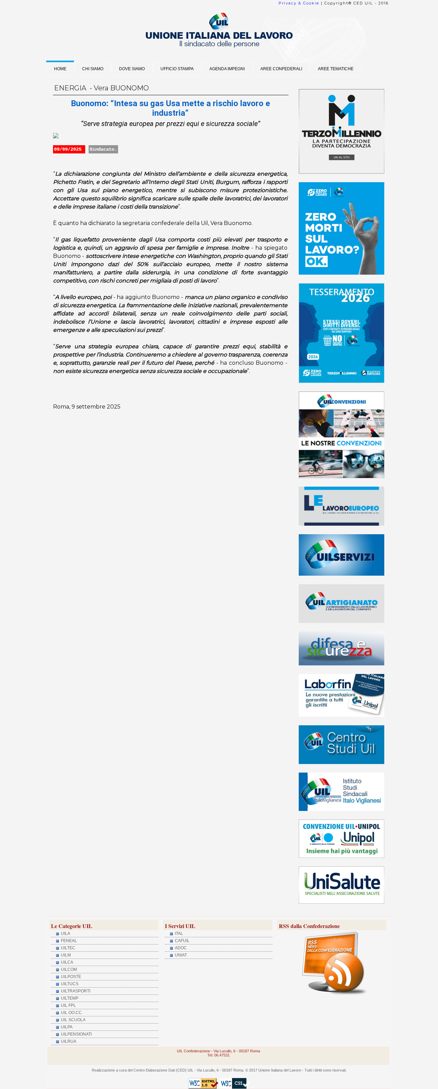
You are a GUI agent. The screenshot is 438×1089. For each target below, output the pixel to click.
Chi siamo (92, 68)
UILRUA (68, 1041)
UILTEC (67, 948)
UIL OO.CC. (71, 1012)
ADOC (180, 948)
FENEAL (68, 940)
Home (60, 68)
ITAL (178, 933)
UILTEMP (69, 998)
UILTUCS (69, 983)
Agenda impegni (227, 68)
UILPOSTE (70, 976)
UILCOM (68, 969)
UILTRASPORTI (75, 991)
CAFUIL (182, 940)
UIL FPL (68, 1005)
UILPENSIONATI (76, 1034)
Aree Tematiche (335, 68)
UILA (65, 933)
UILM (65, 955)
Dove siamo (132, 68)
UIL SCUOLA (73, 1019)
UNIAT (180, 955)
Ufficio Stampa (177, 68)
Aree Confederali (281, 68)
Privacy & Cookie (299, 3)
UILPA (66, 1027)
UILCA (66, 962)
